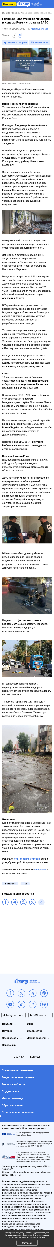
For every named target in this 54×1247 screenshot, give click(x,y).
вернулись (40, 869)
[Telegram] (14, 902)
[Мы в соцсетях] (10, 993)
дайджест (10, 883)
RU (20, 35)
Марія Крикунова (39, 29)
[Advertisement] (27, 939)
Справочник (9, 1045)
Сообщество (34, 1031)
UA (14, 35)
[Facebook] (5, 902)
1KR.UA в (17, 42)
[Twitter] (32, 902)
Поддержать (9, 4)
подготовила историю (27, 858)
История (7, 1031)
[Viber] (23, 902)
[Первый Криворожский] (29, 4)
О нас (30, 1024)
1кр (25, 883)
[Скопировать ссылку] (41, 902)
